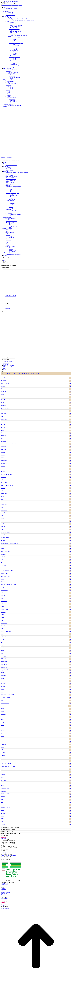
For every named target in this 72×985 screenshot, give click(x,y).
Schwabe (36, 739)
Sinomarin (36, 755)
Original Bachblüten (36, 670)
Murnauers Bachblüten (36, 631)
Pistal (36, 700)
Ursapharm (36, 796)
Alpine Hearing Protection (36, 400)
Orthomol (36, 672)
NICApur (36, 639)
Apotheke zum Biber (36, 408)
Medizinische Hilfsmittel (8, 365)
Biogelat (36, 430)
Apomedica (36, 405)
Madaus (36, 606)
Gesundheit (5, 364)
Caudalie (36, 455)
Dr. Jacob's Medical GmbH (36, 485)
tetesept (36, 785)
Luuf (36, 604)
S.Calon (36, 722)
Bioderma (36, 427)
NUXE (36, 653)
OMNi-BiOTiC (36, 664)
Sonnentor (36, 761)
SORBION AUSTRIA (36, 763)
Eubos (36, 515)
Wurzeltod (36, 824)
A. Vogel (36, 378)
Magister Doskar (36, 609)
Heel (36, 559)
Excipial (36, 521)
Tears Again (36, 780)
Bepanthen (36, 422)
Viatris (36, 802)
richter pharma (36, 717)
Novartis (36, 648)
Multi (36, 628)
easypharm (36, 502)
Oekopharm (36, 656)
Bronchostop (36, 441)
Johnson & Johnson (36, 573)
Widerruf (2, 894)
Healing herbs (36, 557)
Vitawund (36, 813)
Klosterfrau (36, 582)
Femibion (36, 524)
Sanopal (36, 730)
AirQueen (36, 386)
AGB (2, 891)
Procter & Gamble (36, 703)
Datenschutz (3, 889)
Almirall (36, 394)
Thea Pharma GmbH (36, 788)
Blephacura (36, 435)
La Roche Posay (36, 590)
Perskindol (36, 686)
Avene (36, 411)
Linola (36, 598)
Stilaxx (36, 772)
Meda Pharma (36, 615)
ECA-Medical (36, 504)
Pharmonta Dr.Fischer (36, 697)
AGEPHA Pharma (36, 383)
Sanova (36, 736)
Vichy (36, 805)
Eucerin (36, 518)
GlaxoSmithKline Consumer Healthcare (36, 543)
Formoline (36, 526)
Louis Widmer (36, 601)
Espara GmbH (36, 513)
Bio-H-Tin (36, 424)
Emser (36, 507)
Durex (36, 499)
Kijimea (36, 579)
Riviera (36, 719)
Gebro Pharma (36, 535)
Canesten (36, 452)
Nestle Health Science (36, 637)
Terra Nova (36, 783)
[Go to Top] (36, 981)
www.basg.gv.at (4, 883)
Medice (36, 617)
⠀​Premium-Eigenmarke (8, 361)
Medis (36, 620)
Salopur (36, 725)
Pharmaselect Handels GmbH (36, 695)
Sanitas (36, 728)
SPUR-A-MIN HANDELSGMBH (36, 766)
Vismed (36, 810)
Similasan (36, 750)
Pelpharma (36, 683)
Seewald (36, 741)
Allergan (36, 389)
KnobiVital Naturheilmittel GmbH (36, 584)
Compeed (36, 466)
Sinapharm (36, 752)
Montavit (36, 626)
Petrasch (36, 689)
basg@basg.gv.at (4, 884)
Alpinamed (36, 397)
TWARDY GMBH (36, 794)
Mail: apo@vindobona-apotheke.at (8, 855)
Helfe (36, 562)
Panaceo (36, 681)
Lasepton (36, 595)
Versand (8, 305)
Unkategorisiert (6, 369)
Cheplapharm (36, 460)
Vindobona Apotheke (36, 807)
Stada (36, 769)
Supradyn (36, 774)
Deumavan (36, 471)
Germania (36, 540)
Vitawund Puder (10, 296)
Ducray (36, 496)
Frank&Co (36, 529)
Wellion (36, 819)
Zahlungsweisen (4, 893)
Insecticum (36, 568)
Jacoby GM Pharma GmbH (36, 570)
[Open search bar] (1, 152)
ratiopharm (36, 708)
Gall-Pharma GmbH (36, 532)
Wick (36, 821)
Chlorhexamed (36, 463)
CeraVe (36, 458)
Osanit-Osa (36, 675)
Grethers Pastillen (36, 546)
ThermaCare (36, 791)
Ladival (36, 593)
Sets (4, 368)
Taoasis (36, 777)
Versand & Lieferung (5, 892)
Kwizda (36, 587)
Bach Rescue (36, 413)
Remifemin (36, 714)
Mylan (36, 634)
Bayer (36, 416)
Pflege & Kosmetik (7, 366)
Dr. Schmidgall (36, 493)
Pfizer (36, 692)
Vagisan (36, 799)
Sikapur (36, 747)
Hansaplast (36, 554)
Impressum (3, 888)
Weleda (36, 816)
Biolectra (36, 433)
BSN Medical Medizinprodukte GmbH (36, 444)
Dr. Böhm (36, 480)
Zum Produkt (8, 308)
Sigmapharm (36, 744)
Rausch (36, 711)
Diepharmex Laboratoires (36, 474)
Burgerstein (36, 446)
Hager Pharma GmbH (36, 551)
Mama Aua (36, 612)
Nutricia (36, 650)
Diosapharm (36, 477)
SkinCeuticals (36, 758)
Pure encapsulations (36, 706)
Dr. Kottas (36, 491)
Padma (36, 678)
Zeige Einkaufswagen (5, 157)
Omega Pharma (36, 661)
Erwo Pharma (36, 510)
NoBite (36, 642)
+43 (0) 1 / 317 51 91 (5, 1)
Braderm (36, 438)
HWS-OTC (36, 565)
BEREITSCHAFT (14, 1)
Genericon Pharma (36, 537)
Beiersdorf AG (36, 419)
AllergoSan (36, 391)
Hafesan (36, 548)
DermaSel (36, 469)
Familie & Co (6, 363)
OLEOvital (36, 659)
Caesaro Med (36, 449)
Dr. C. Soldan (36, 482)
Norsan (36, 645)
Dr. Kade (36, 488)
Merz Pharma (36, 623)
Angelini (36, 402)
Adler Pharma (36, 380)
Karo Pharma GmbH (36, 576)
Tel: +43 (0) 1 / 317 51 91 (6, 853)
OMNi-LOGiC (36, 667)
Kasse (11, 157)
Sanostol (36, 733)
